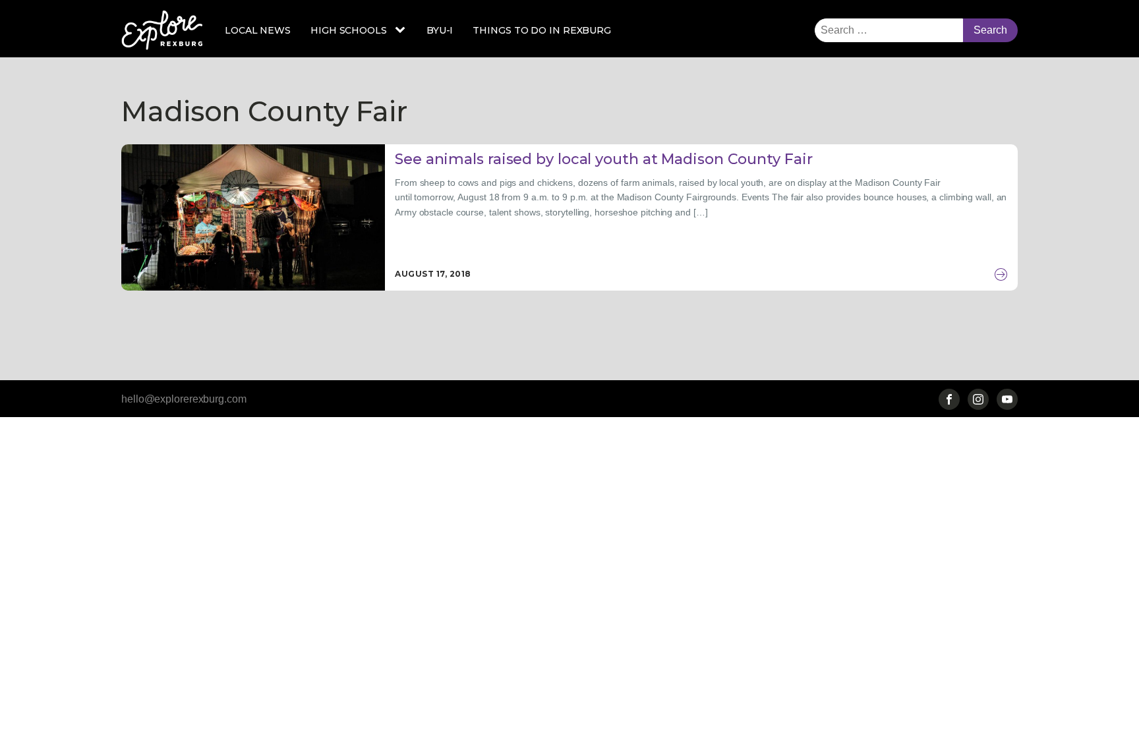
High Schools (348, 30)
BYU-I (439, 30)
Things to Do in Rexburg (542, 30)
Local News (258, 30)
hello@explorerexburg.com (184, 399)
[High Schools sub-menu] (403, 30)
